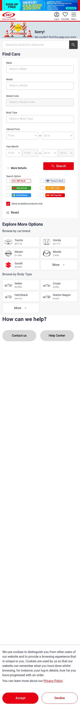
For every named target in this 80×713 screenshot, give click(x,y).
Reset (15, 212)
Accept (20, 698)
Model (9, 79)
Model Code (12, 96)
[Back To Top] (70, 693)
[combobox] (40, 69)
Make (9, 63)
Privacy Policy (53, 681)
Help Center (57, 335)
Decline (60, 698)
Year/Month (12, 146)
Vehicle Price (13, 129)
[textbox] (25, 69)
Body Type (11, 112)
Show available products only (27, 203)
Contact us (19, 335)
